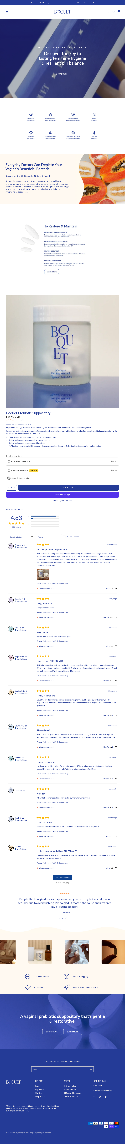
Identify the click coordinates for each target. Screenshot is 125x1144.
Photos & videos (73, 537)
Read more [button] (50, 565)
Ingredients (40, 1089)
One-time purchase (20, 461)
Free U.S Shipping (70, 3)
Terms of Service (71, 1096)
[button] (62, 74)
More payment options (62, 500)
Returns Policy (70, 1089)
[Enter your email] (91, 1069)
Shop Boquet (40, 1096)
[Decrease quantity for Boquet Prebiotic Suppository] (8, 487)
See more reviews (62, 877)
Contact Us (98, 1085)
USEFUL (68, 1081)
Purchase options (14, 456)
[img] (24, 545)
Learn (37, 1086)
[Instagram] (102, 1096)
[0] (117, 12)
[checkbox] (76, 536)
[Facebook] (96, 1096)
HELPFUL (39, 1081)
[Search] (114, 12)
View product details (14, 509)
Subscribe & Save (24, 470)
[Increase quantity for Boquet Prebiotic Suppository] (15, 487)
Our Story (39, 1093)
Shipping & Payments (72, 1093)
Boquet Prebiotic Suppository (56, 583)
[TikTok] (107, 1096)
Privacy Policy (70, 1086)
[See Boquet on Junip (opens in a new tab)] (67, 883)
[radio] (9, 461)
